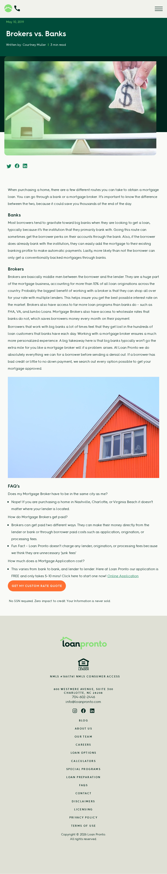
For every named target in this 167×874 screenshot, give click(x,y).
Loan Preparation (83, 777)
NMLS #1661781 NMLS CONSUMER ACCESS (85, 676)
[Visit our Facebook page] (83, 711)
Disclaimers (83, 801)
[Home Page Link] (83, 643)
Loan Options (84, 753)
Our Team (83, 736)
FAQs (83, 785)
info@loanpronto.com (83, 701)
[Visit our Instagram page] (74, 711)
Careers (83, 744)
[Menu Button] (159, 9)
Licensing (83, 809)
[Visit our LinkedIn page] (92, 711)
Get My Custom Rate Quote (37, 586)
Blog (83, 720)
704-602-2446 (83, 696)
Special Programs (83, 769)
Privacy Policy (83, 817)
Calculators (83, 761)
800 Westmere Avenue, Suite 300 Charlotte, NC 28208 (84, 691)
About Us (83, 728)
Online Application (123, 575)
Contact (83, 793)
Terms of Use (83, 826)
